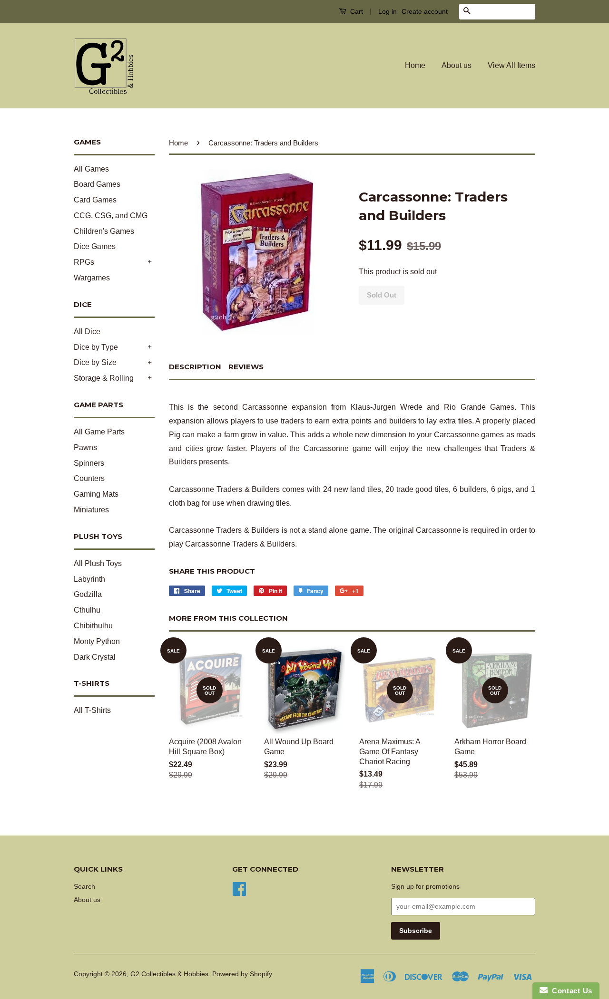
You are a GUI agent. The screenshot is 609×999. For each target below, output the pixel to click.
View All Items (511, 65)
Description (195, 366)
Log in (387, 11)
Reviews (246, 366)
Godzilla (88, 594)
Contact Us (570, 991)
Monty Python (97, 641)
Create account (425, 11)
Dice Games (95, 246)
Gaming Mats (96, 494)
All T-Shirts (92, 710)
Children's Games (104, 231)
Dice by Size (95, 362)
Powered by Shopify (242, 974)
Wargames (92, 278)
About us (456, 65)
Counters (89, 478)
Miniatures (91, 510)
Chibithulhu (93, 626)
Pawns (85, 447)
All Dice (87, 331)
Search (84, 886)
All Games (91, 169)
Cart (355, 11)
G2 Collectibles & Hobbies (169, 974)
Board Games (97, 184)
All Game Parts (99, 432)
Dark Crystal (95, 657)
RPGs (84, 262)
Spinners (89, 463)
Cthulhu (87, 610)
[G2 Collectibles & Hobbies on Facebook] (239, 888)
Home (415, 65)
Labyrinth (89, 579)
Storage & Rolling (104, 378)
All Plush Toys (98, 563)
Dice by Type (96, 347)
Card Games (95, 200)
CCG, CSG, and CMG (110, 215)
